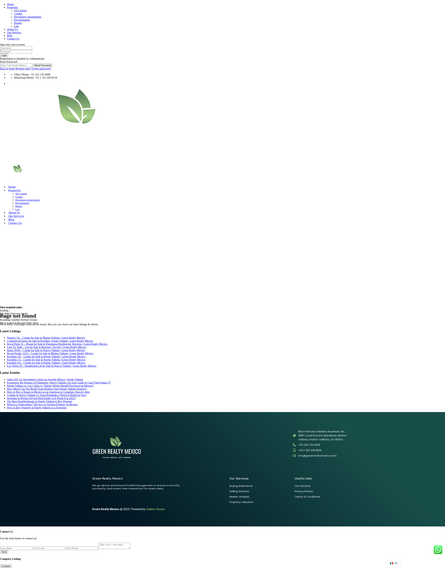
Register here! (23, 68)
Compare (5, 566)
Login (4, 55)
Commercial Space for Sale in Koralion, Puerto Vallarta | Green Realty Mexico (50, 340)
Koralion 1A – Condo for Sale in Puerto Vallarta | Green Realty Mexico (46, 359)
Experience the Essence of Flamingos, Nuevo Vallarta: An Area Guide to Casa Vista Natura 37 (59, 382)
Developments (22, 19)
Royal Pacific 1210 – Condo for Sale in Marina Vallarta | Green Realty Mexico (50, 353)
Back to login (7, 68)
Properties (12, 7)
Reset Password (42, 65)
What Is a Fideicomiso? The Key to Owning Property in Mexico (42, 404)
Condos (18, 13)
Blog (9, 35)
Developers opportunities (27, 16)
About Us (12, 29)
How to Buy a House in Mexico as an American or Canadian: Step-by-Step (48, 391)
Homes (18, 23)
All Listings (20, 10)
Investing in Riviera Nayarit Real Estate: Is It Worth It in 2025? (41, 398)
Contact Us (13, 38)
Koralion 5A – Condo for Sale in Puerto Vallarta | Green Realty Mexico (46, 362)
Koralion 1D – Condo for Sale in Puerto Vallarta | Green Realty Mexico (46, 356)
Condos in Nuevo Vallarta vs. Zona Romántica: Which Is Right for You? (46, 395)
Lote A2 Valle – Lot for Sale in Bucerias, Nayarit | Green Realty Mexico (46, 347)
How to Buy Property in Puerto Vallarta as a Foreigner (37, 407)
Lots (16, 26)
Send (4, 552)
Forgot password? (41, 68)
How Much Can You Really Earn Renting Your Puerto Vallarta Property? (47, 388)
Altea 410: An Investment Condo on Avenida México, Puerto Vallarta (45, 379)
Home (10, 4)
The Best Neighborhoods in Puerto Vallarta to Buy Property (39, 401)
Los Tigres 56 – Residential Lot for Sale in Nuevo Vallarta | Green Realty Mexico (51, 365)
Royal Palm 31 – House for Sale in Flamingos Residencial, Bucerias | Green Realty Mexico (57, 344)
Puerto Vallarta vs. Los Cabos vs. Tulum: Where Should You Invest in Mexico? (50, 385)
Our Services (14, 32)
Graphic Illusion (155, 509)
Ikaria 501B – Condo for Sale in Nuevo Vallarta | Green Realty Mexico (46, 350)
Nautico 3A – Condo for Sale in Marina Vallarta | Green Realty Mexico (46, 337)
